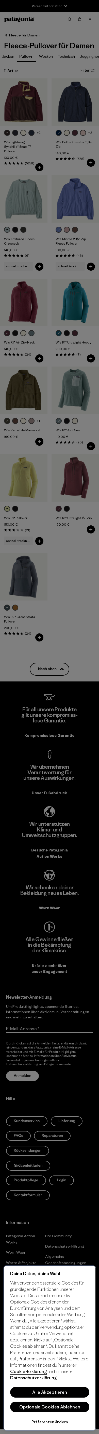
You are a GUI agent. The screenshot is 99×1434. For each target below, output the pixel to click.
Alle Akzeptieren (49, 1392)
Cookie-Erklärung (28, 1371)
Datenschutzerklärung (33, 1378)
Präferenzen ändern (49, 1422)
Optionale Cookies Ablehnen (49, 1407)
